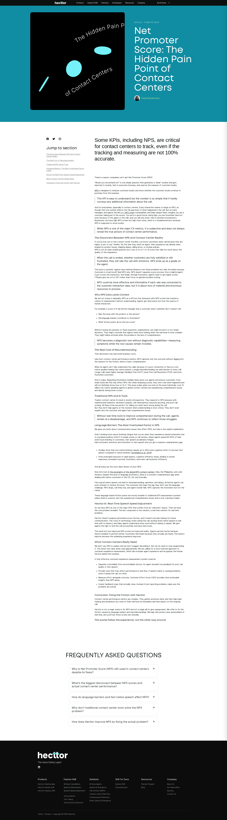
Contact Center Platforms (99, 794)
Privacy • (48, 814)
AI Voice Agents (95, 784)
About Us (170, 784)
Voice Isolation (69, 796)
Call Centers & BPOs (97, 791)
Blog (143, 787)
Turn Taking (68, 799)
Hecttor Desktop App (46, 784)
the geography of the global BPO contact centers (131, 472)
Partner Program (147, 784)
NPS (97, 190)
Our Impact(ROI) (173, 787)
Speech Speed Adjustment (74, 791)
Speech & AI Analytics (98, 787)
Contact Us (171, 794)
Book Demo (161, 3)
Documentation (121, 787)
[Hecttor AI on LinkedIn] (39, 767)
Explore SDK (120, 784)
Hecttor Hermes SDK (46, 787)
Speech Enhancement (72, 787)
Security (170, 791)
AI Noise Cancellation (72, 784)
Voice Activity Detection (73, 803)
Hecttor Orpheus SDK (46, 791)
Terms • (41, 814)
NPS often (129, 212)
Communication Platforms (99, 797)
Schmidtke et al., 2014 (141, 453)
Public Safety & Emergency (100, 801)
